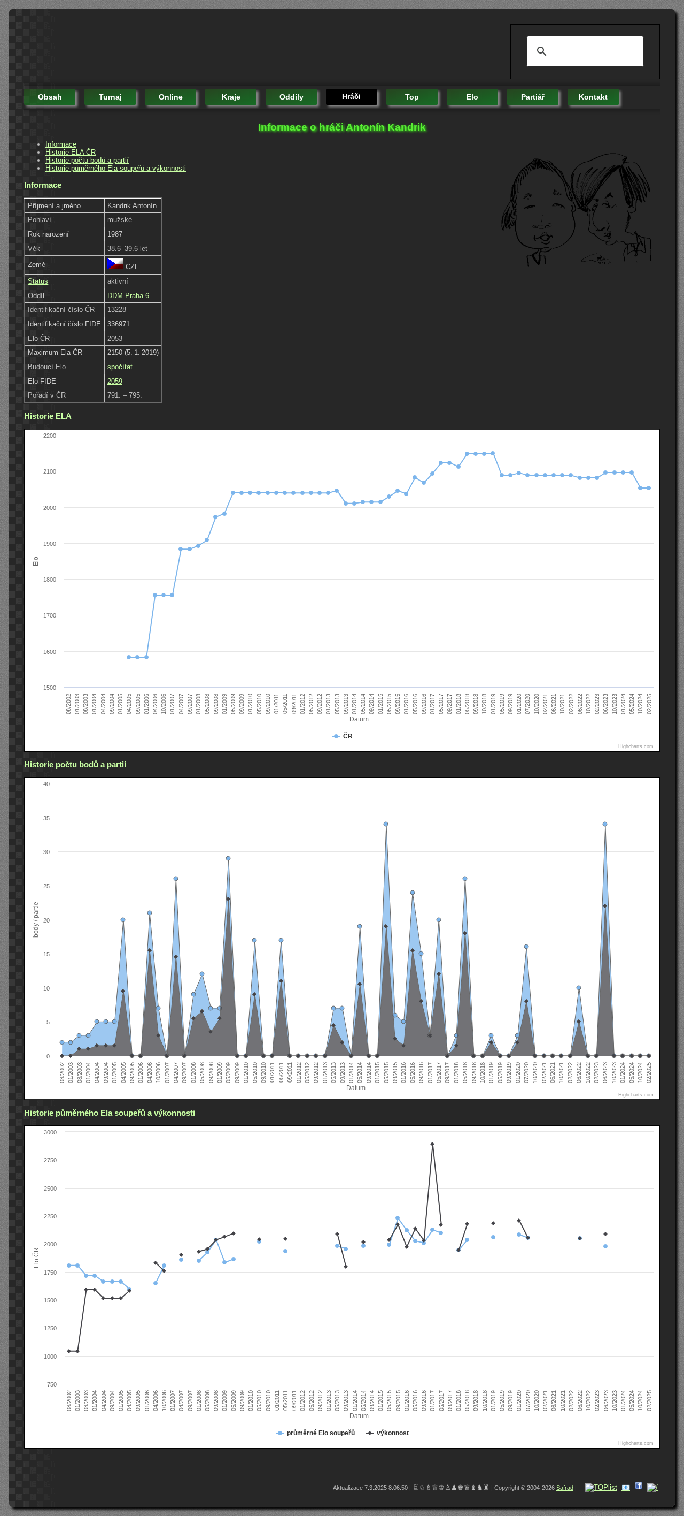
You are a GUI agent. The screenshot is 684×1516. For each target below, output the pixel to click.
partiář (533, 97)
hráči (351, 96)
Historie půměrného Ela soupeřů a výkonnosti (115, 168)
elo (472, 97)
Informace (60, 144)
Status (38, 281)
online (171, 97)
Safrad (564, 1487)
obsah (50, 97)
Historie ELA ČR (70, 152)
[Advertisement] (218, 48)
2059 (114, 381)
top (412, 97)
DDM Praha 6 (128, 296)
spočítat (120, 367)
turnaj (110, 97)
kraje (231, 97)
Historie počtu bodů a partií (87, 160)
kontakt (593, 97)
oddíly (291, 97)
